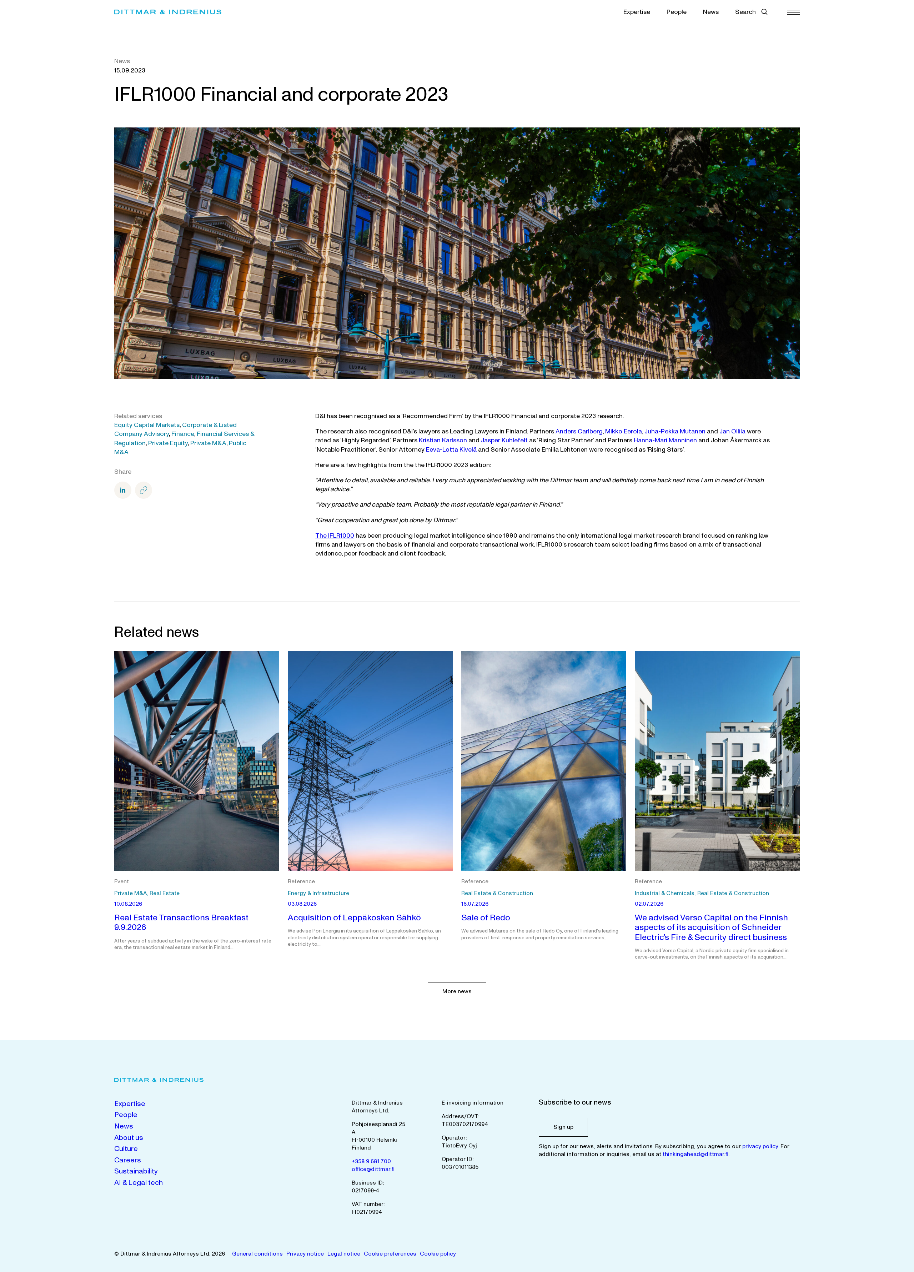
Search (745, 11)
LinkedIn (122, 490)
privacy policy (760, 1146)
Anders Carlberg (579, 431)
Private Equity (168, 443)
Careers (127, 1160)
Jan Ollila (732, 431)
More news (457, 991)
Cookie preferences (390, 1254)
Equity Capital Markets (147, 425)
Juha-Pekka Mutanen (674, 431)
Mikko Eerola (623, 431)
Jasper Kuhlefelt (504, 440)
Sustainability (136, 1171)
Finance (182, 433)
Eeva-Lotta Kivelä (451, 449)
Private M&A (208, 443)
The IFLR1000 (334, 535)
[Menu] (793, 12)
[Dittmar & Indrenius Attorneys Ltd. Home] (167, 12)
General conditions (257, 1254)
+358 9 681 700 (371, 1161)
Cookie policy (438, 1254)
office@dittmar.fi (373, 1169)
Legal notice (343, 1254)
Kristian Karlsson (443, 440)
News (711, 11)
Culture (126, 1149)
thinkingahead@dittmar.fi (695, 1154)
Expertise (636, 11)
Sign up (563, 1127)
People (677, 11)
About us (128, 1138)
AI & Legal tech (138, 1183)
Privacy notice (305, 1254)
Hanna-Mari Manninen (666, 440)
